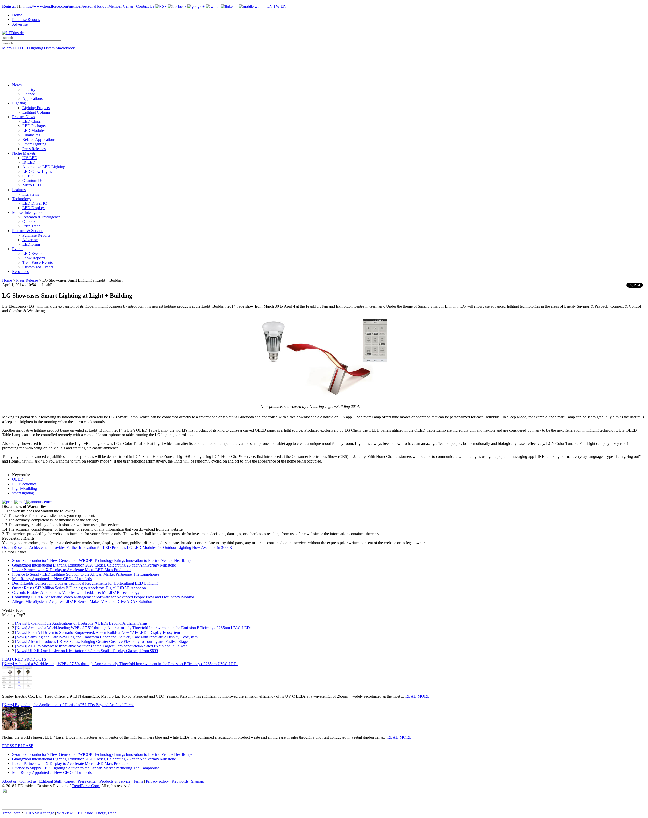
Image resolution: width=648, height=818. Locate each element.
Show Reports (33, 258)
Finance (28, 94)
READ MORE (417, 696)
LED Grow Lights (37, 171)
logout (102, 6)
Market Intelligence (27, 212)
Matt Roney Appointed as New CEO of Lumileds (52, 579)
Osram (49, 48)
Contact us (27, 781)
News (17, 85)
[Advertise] (324, 61)
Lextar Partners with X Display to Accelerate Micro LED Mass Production (71, 570)
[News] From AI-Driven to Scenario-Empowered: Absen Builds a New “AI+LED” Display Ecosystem (97, 632)
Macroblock (65, 48)
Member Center (120, 6)
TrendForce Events (37, 262)
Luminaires (31, 135)
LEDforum (31, 244)
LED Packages (34, 126)
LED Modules (33, 130)
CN (269, 6)
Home (17, 15)
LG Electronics (24, 484)
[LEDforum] (324, 75)
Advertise (20, 24)
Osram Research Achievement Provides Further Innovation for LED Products (64, 547)
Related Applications (38, 139)
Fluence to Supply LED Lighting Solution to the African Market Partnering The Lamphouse (85, 574)
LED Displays (33, 208)
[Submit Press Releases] (324, 68)
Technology (21, 199)
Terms (138, 781)
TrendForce (11, 813)
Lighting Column (36, 112)
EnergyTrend (106, 813)
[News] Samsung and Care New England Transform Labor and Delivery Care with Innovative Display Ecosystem (106, 637)
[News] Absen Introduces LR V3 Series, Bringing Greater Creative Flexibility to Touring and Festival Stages (102, 641)
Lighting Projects (36, 108)
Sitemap (197, 781)
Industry (28, 89)
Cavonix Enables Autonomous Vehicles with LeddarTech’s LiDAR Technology (76, 592)
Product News (23, 117)
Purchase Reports (26, 19)
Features (19, 189)
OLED (27, 176)
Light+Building (24, 488)
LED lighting (32, 48)
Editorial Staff (50, 781)
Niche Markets (24, 153)
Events (17, 249)
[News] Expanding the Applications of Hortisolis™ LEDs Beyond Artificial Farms (81, 623)
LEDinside (84, 813)
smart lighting (23, 493)
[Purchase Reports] (324, 53)
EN (283, 6)
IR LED (28, 162)
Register (9, 6)
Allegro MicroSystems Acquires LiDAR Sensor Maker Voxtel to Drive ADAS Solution (82, 601)
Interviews (30, 194)
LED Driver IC (34, 203)
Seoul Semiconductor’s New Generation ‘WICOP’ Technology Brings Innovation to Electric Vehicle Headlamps (102, 560)
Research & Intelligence (41, 217)
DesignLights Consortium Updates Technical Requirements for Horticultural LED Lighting (85, 583)
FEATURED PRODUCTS (24, 659)
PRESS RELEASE (17, 746)
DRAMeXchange (40, 813)
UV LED (29, 158)
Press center (87, 781)
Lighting (19, 103)
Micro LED (11, 48)
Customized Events (37, 267)
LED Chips (31, 121)
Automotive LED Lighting (43, 167)
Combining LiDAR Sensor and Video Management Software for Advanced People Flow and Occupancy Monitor (103, 597)
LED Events (32, 253)
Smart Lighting (34, 144)
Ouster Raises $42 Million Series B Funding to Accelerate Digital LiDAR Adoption (79, 588)
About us (9, 781)
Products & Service (27, 230)
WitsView (65, 813)
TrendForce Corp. (86, 786)
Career (69, 781)
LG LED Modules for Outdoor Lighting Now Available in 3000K (179, 547)
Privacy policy (157, 781)
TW (276, 6)
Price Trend (31, 226)
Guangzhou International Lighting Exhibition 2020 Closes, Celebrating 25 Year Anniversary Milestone (94, 565)
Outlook (28, 221)
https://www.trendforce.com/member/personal (59, 6)
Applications (32, 98)
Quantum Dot (33, 180)
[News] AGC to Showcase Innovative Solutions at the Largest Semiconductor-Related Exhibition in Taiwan (101, 646)
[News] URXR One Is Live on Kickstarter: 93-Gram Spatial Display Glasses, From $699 (86, 650)
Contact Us (145, 6)
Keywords (180, 781)
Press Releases (34, 148)
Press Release (27, 280)
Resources (20, 271)
